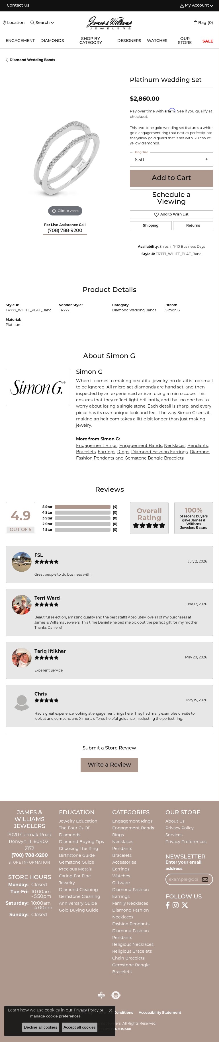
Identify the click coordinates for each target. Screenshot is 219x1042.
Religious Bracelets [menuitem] (132, 951)
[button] (194, 5)
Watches (157, 41)
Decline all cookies (40, 1027)
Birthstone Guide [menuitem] (77, 855)
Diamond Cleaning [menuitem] (78, 889)
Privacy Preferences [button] (185, 841)
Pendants (197, 445)
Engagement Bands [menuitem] (133, 828)
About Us (175, 821)
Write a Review (109, 765)
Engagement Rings (96, 445)
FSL (38, 555)
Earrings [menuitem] (121, 869)
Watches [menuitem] (121, 875)
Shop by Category (90, 41)
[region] (65, 158)
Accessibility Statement (160, 1012)
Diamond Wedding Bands (32, 60)
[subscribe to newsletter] (205, 879)
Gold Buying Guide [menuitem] (79, 910)
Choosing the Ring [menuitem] (78, 848)
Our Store (185, 41)
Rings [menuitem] (118, 834)
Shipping (150, 225)
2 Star (47, 524)
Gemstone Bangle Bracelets (154, 458)
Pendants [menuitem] (122, 848)
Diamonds (52, 41)
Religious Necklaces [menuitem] (132, 944)
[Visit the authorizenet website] (115, 995)
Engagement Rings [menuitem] (132, 821)
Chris (40, 694)
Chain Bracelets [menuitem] (128, 958)
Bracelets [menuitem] (122, 855)
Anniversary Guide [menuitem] (78, 903)
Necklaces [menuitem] (122, 841)
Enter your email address (183, 865)
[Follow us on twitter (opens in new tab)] (184, 905)
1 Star (47, 529)
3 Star (47, 518)
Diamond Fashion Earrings (159, 451)
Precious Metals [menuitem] (75, 869)
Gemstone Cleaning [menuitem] (79, 896)
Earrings (106, 451)
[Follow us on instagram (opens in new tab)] (176, 905)
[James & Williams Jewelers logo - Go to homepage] (109, 22)
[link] (17, 5)
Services (174, 834)
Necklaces (174, 445)
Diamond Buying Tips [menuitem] (81, 841)
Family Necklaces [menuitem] (130, 903)
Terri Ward (47, 598)
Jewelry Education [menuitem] (78, 821)
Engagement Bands (140, 445)
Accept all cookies (80, 1027)
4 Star (47, 512)
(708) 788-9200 (65, 231)
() (115, 507)
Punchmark (121, 1029)
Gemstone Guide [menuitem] (76, 862)
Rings (123, 451)
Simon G (172, 310)
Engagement (20, 41)
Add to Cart (171, 178)
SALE (207, 41)
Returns (193, 225)
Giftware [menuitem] (121, 882)
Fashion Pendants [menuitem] (131, 923)
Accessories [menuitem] (124, 862)
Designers (129, 41)
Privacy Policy (179, 828)
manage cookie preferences (55, 1016)
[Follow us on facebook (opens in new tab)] (167, 905)
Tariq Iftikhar (50, 651)
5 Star (47, 507)
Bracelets (86, 451)
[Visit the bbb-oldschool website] (101, 995)
